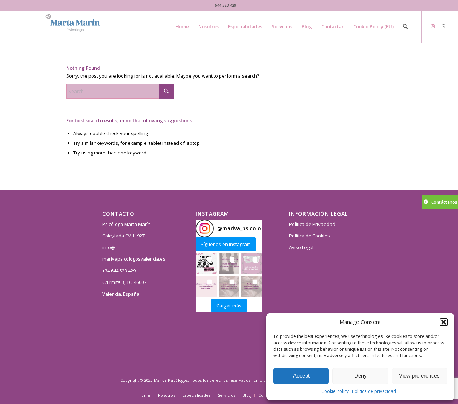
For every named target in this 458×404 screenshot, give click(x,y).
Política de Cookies (309, 235)
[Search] (405, 26)
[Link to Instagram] (432, 26)
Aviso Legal (301, 247)
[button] (443, 322)
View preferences (419, 376)
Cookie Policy (335, 391)
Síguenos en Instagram (226, 244)
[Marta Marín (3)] (80, 26)
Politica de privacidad (374, 391)
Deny (360, 376)
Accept (301, 376)
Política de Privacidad (312, 224)
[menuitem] (182, 26)
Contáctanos (444, 202)
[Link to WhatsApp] (443, 26)
